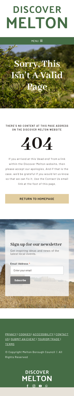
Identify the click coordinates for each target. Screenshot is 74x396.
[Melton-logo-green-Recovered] (37, 5)
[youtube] (40, 386)
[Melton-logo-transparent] (37, 370)
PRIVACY (11, 334)
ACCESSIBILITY (43, 334)
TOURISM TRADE (49, 339)
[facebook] (27, 386)
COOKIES (25, 334)
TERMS (9, 344)
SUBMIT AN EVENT (23, 339)
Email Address (20, 263)
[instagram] (34, 386)
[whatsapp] (46, 386)
